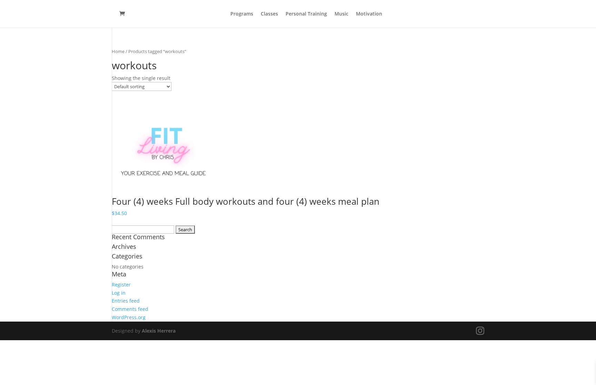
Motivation (369, 14)
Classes (269, 14)
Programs (241, 14)
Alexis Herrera (159, 330)
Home (118, 51)
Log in (119, 293)
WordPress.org (129, 317)
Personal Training (306, 14)
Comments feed (130, 309)
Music (341, 14)
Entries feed (126, 300)
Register (121, 284)
